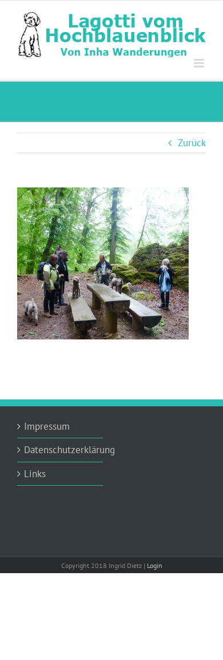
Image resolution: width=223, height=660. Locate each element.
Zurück (192, 143)
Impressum (47, 426)
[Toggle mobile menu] (200, 63)
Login (154, 565)
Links (35, 473)
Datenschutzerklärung (60, 449)
